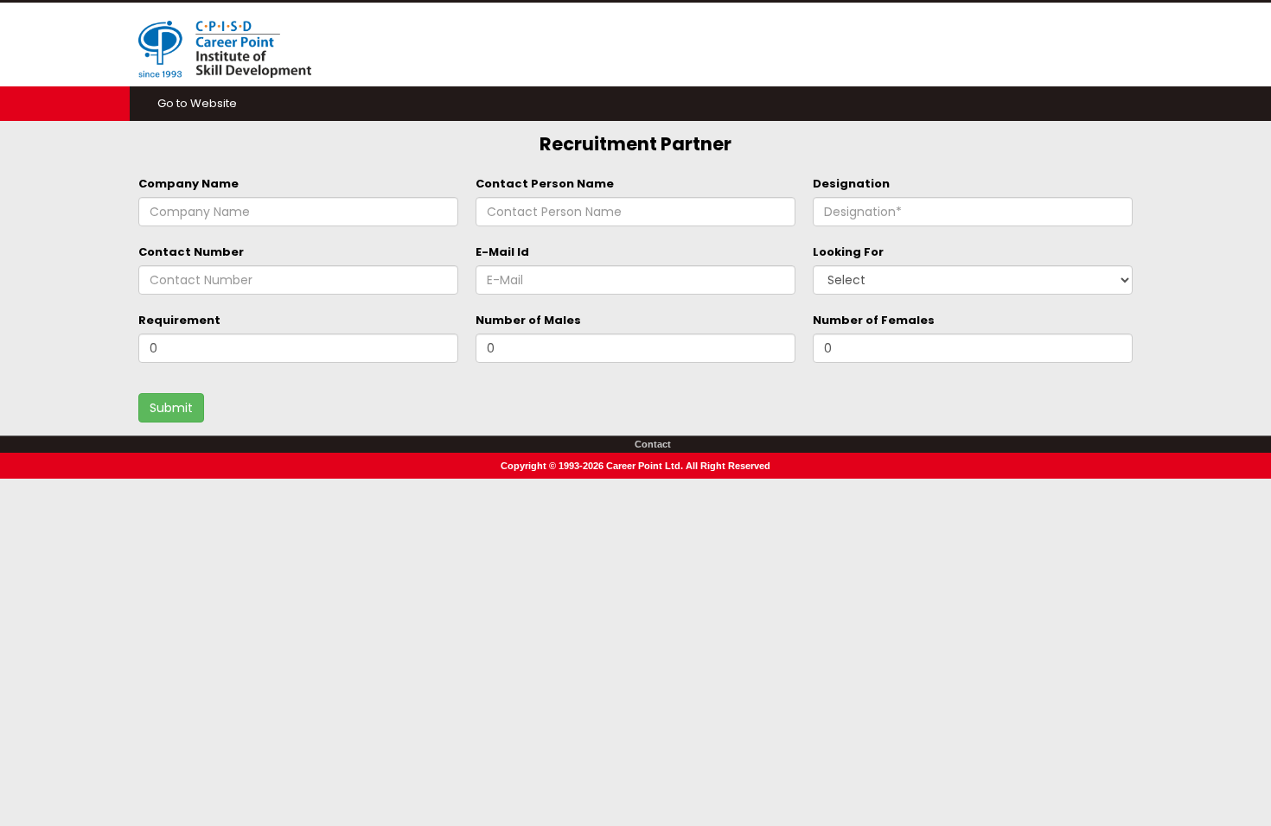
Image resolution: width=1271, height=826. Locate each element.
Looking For (848, 252)
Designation (851, 183)
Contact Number (191, 252)
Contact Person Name (545, 183)
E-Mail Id (502, 252)
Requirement (179, 320)
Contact (653, 444)
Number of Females (874, 320)
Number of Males (528, 320)
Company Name (188, 183)
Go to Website (197, 103)
